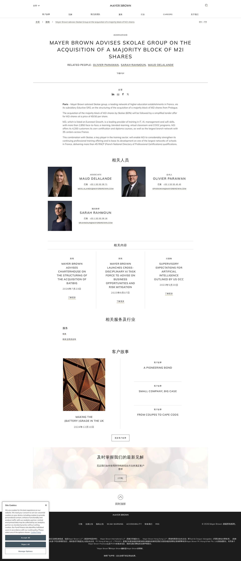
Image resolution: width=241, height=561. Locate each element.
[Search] (206, 5)
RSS (158, 524)
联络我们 (149, 524)
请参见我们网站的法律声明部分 (139, 544)
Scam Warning (115, 524)
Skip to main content (12, 2)
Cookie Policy (36, 532)
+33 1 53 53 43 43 (172, 184)
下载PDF (121, 73)
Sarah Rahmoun (133, 64)
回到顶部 (120, 503)
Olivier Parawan (106, 64)
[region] (25, 530)
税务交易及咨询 (69, 339)
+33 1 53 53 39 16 (98, 218)
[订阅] (120, 478)
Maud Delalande (161, 64)
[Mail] (118, 94)
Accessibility (134, 524)
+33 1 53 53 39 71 (98, 184)
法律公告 (89, 524)
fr (205, 22)
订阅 (80, 524)
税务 (65, 334)
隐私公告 (100, 524)
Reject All (25, 544)
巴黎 (86, 184)
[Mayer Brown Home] (120, 5)
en (200, 22)
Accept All (25, 538)
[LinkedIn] (113, 95)
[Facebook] (123, 95)
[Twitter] (127, 95)
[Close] (46, 505)
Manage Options (25, 551)
